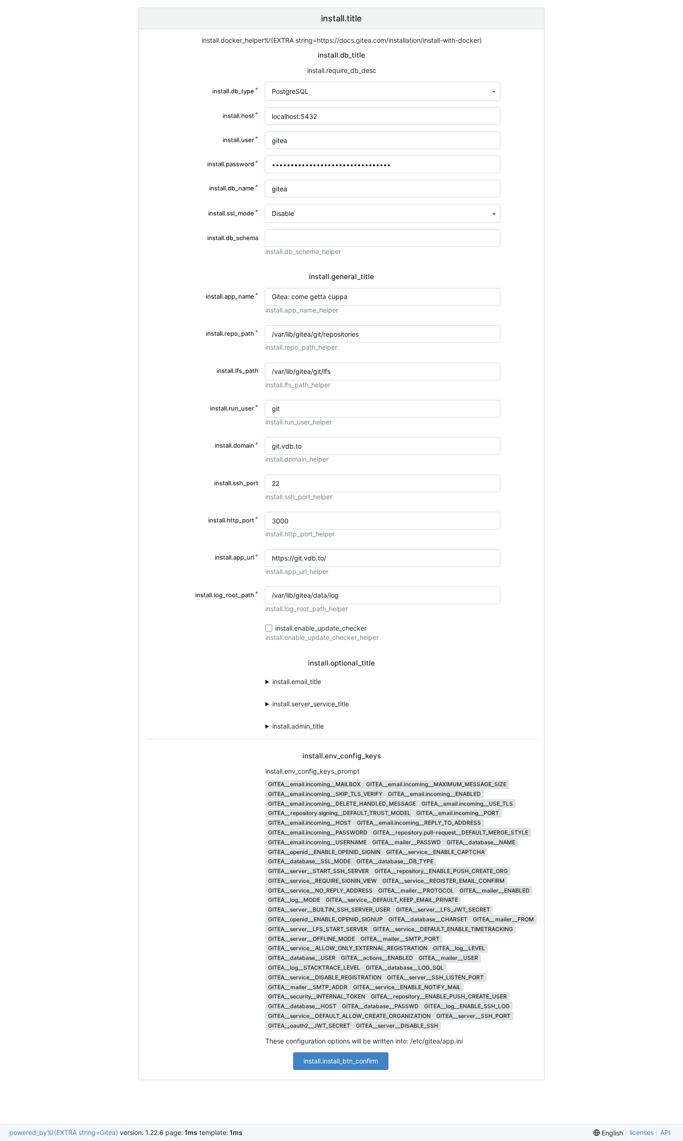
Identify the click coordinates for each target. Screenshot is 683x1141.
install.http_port (231, 520)
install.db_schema (232, 237)
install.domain (234, 445)
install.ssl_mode (231, 213)
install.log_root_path (224, 595)
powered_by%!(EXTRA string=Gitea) (63, 1132)
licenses (642, 1132)
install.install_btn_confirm (340, 1061)
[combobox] (382, 91)
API (665, 1132)
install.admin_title (298, 726)
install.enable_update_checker (321, 628)
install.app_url (234, 557)
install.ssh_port (236, 483)
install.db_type (233, 91)
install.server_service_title (310, 704)
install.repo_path (230, 333)
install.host (238, 115)
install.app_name (230, 296)
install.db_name (231, 188)
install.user (238, 139)
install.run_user (232, 408)
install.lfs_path (237, 370)
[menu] (608, 1133)
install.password (230, 164)
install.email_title (296, 681)
